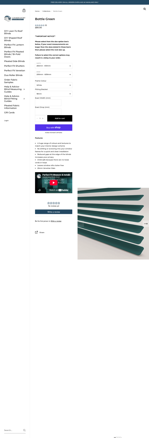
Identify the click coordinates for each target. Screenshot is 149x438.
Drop (38, 72)
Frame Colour (40, 81)
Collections (46, 11)
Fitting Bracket (41, 89)
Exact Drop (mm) (42, 107)
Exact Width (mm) (43, 98)
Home (37, 11)
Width (38, 63)
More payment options (53, 132)
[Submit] (24, 430)
